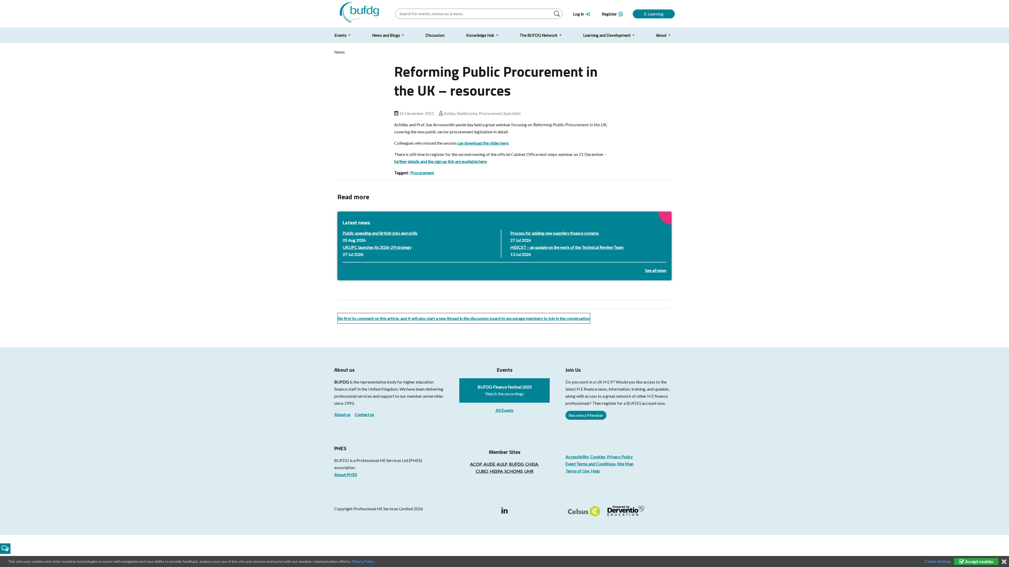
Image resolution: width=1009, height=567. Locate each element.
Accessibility (577, 456)
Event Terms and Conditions (590, 463)
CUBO (482, 471)
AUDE (489, 463)
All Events (504, 410)
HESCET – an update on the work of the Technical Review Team (567, 247)
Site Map (625, 463)
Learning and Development (607, 35)
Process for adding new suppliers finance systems (554, 232)
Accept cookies (978, 561)
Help (595, 470)
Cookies (597, 456)
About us (342, 414)
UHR (528, 471)
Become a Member (586, 415)
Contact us (364, 414)
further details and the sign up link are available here (440, 161)
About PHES (345, 474)
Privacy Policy (620, 456)
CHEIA (531, 463)
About (661, 35)
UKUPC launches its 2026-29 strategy (377, 247)
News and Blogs (386, 35)
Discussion (435, 35)
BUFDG (341, 381)
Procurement (422, 172)
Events (340, 35)
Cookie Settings (938, 561)
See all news (655, 270)
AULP (502, 463)
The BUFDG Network (538, 35)
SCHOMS (513, 471)
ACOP (476, 463)
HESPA (496, 471)
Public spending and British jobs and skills (380, 232)
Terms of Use (577, 470)
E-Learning (653, 13)
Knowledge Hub (480, 35)
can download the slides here (482, 142)
